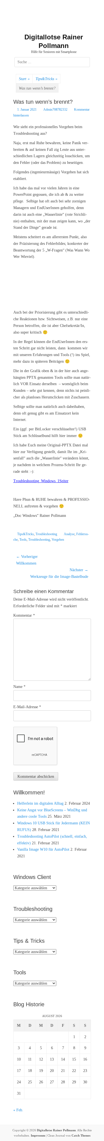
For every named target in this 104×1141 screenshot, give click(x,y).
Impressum (38, 1135)
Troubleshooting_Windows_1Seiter (41, 481)
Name (19, 687)
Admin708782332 (55, 109)
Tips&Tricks (46, 79)
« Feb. (18, 1110)
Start (24, 79)
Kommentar (24, 615)
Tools (23, 540)
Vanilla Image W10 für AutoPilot (43, 849)
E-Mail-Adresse (27, 707)
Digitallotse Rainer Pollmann (56, 1130)
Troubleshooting (46, 534)
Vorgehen (58, 540)
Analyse (69, 534)
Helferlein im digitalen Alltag (40, 803)
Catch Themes (81, 1135)
